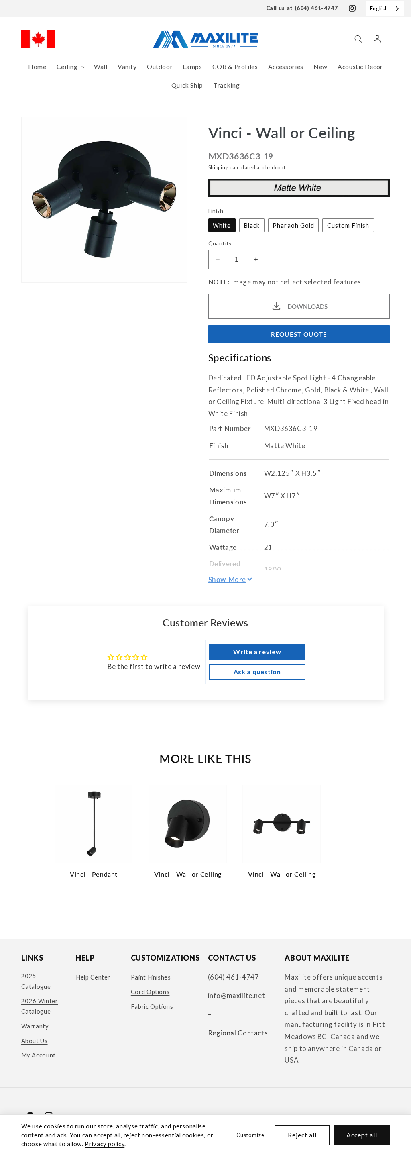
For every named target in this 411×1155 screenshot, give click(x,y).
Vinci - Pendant (94, 874)
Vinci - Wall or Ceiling (188, 874)
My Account (38, 1055)
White (222, 225)
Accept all (362, 1135)
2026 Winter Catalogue (39, 1006)
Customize (250, 1135)
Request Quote (299, 334)
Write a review (257, 651)
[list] (205, 835)
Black (252, 225)
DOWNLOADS (307, 306)
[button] (70, 67)
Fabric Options (152, 1006)
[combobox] (385, 8)
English (379, 8)
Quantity (220, 243)
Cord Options (150, 991)
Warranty (35, 1026)
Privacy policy (104, 1143)
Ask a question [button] (257, 671)
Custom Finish (348, 225)
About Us (34, 1040)
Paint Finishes (151, 977)
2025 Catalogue (36, 981)
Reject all (302, 1135)
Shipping (218, 168)
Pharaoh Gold (293, 225)
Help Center (93, 977)
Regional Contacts (238, 1032)
